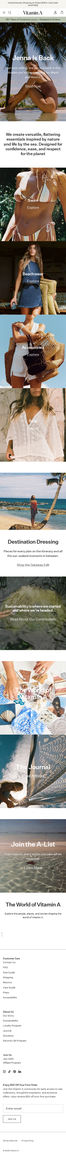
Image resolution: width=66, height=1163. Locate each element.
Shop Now (51, 5)
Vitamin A (14, 1150)
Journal (7, 1030)
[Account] (54, 12)
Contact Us (9, 962)
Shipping (8, 977)
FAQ (5, 967)
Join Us (12, 1119)
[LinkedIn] (19, 1071)
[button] (33, 932)
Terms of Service (10, 1140)
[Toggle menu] (4, 12)
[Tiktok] (9, 1071)
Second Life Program (14, 1040)
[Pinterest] (14, 1071)
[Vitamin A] (33, 13)
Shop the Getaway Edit (33, 565)
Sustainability (10, 1020)
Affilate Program (12, 1062)
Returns (7, 982)
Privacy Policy (27, 1140)
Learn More (33, 868)
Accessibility (10, 997)
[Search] (12, 12)
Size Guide (9, 972)
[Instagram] (4, 1071)
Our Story (8, 1015)
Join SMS (8, 1058)
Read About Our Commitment (33, 619)
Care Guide (9, 987)
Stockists (8, 1035)
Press (6, 992)
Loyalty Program (12, 1025)
